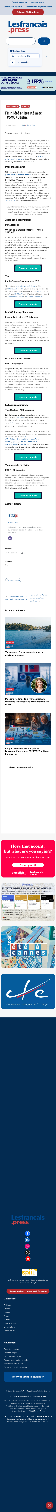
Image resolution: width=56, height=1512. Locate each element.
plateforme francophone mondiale (18, 175)
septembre (14, 296)
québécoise (31, 286)
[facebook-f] (27, 1233)
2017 (41, 291)
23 (33, 291)
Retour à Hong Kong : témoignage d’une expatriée (38, 598)
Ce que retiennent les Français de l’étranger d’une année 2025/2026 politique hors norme (27, 751)
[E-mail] (10, 538)
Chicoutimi (13, 444)
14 (9, 296)
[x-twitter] (27, 1252)
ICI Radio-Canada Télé (34, 296)
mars (37, 291)
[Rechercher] (44, 41)
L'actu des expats (13, 580)
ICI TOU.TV (18, 294)
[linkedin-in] (27, 1239)
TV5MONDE (10, 200)
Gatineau (13, 439)
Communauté (12, 106)
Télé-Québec (20, 417)
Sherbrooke (30, 439)
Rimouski (22, 442)
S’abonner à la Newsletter (28, 12)
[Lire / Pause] (12, 62)
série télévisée (21, 286)
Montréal (21, 439)
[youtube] (28, 1258)
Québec (15, 442)
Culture (25, 106)
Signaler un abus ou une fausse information (28, 1291)
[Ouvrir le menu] (46, 57)
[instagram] (27, 1246)
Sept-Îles (23, 444)
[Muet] (18, 62)
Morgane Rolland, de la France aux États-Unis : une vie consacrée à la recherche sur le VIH (27, 702)
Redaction (31, 125)
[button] (49, 1505)
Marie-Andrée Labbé (16, 289)
